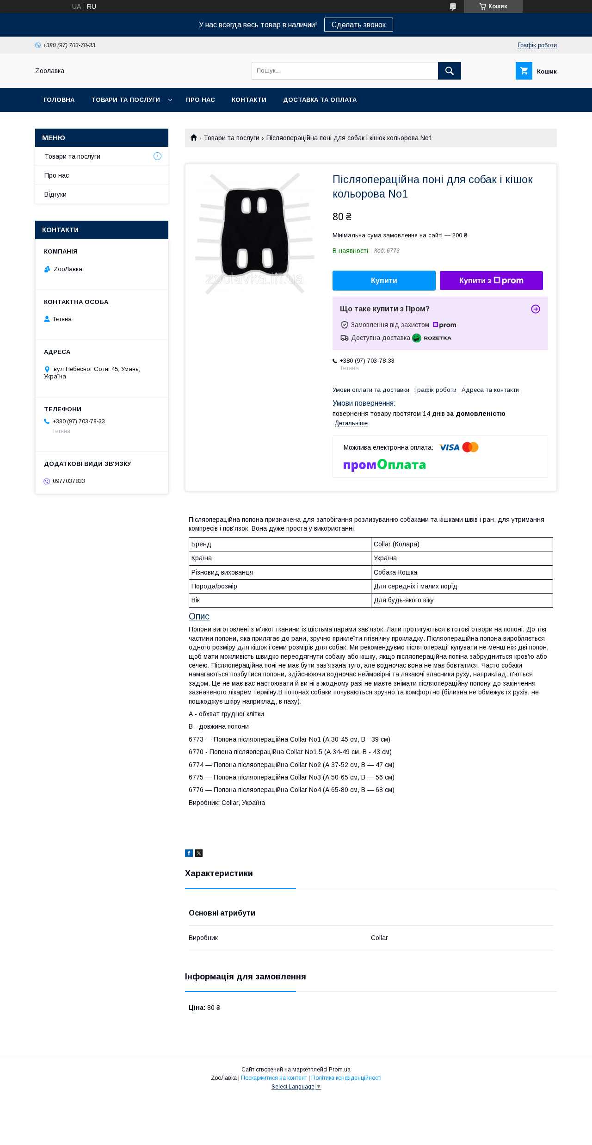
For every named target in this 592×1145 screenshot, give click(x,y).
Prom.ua (340, 1069)
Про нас (200, 99)
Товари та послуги (125, 99)
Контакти (249, 99)
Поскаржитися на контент (274, 1078)
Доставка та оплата (320, 99)
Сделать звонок (359, 25)
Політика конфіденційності (346, 1078)
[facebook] (189, 854)
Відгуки (55, 194)
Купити (384, 281)
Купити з (475, 281)
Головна (58, 99)
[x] (199, 854)
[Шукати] (449, 71)
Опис (199, 616)
